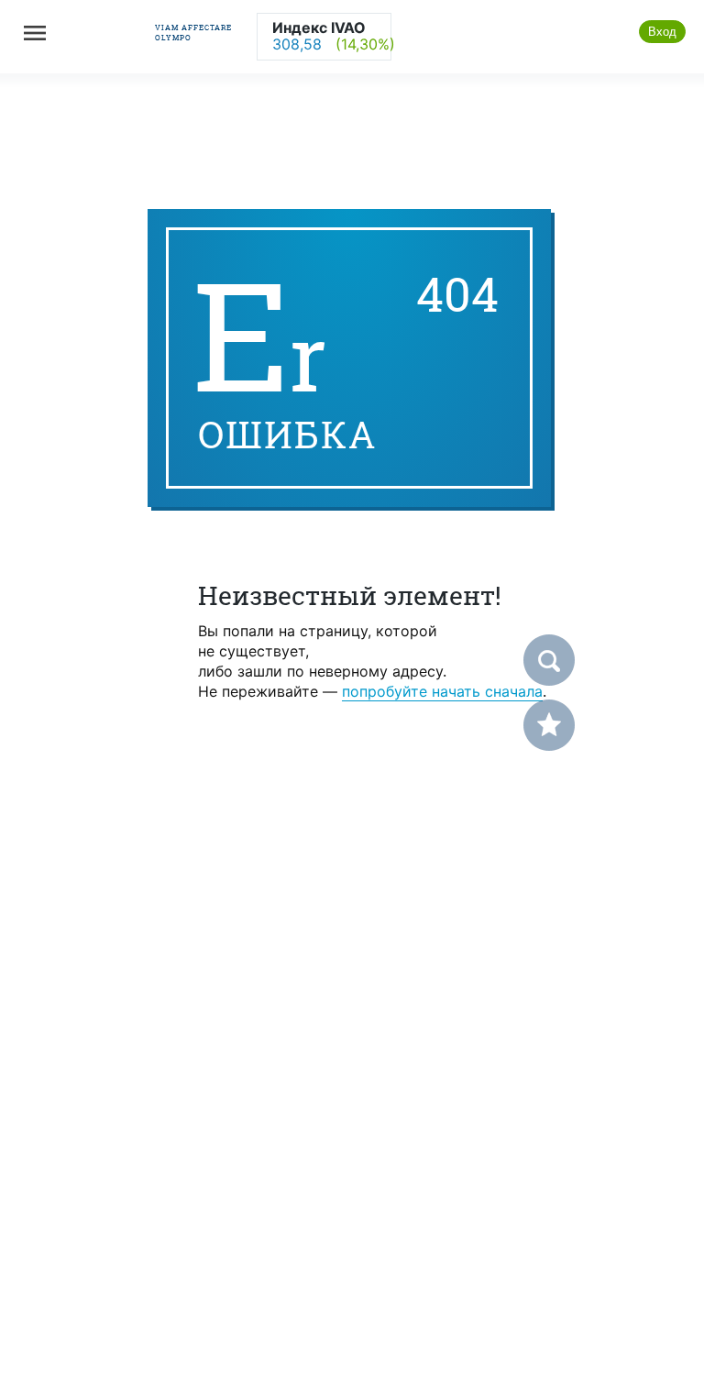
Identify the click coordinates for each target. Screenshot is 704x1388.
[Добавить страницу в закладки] (549, 725)
